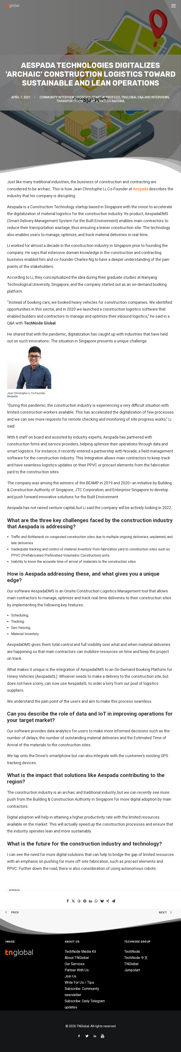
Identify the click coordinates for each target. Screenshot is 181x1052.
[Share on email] (113, 901)
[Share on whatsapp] (96, 901)
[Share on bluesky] (102, 901)
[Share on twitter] (73, 901)
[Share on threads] (79, 901)
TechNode (132, 951)
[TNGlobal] (12, 6)
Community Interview (57, 97)
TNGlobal (131, 964)
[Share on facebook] (67, 901)
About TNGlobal (77, 958)
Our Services (75, 964)
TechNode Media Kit (80, 951)
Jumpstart (132, 970)
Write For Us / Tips (79, 982)
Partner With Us (77, 970)
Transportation (70, 101)
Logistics (83, 97)
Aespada (140, 189)
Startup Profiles (106, 97)
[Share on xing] (107, 901)
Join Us (70, 976)
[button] (173, 5)
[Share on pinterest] (84, 901)
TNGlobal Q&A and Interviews (145, 97)
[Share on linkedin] (90, 901)
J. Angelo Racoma (110, 101)
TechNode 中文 (136, 958)
